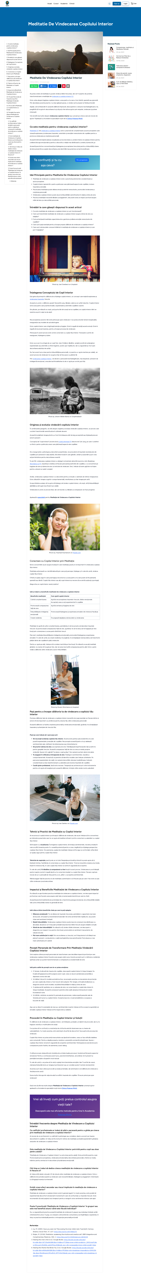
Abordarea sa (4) (35, 464)
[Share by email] (68, 86)
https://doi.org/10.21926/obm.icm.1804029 (72, 1237)
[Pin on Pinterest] (64, 86)
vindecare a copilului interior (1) (62, 96)
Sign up (116, 3)
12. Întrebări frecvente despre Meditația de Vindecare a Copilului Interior (13, 115)
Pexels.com (77, 553)
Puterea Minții (64, 1114)
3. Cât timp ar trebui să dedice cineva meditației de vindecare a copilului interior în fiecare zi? (15, 151)
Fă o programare (82, 160)
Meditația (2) (34, 131)
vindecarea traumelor (37, 299)
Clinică (71, 3)
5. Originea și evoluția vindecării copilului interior (14, 68)
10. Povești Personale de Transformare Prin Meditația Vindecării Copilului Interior (14, 100)
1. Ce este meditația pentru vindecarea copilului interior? (13, 46)
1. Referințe (13, 181)
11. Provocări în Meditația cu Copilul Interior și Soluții (14, 107)
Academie (64, 3)
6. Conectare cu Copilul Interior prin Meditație (14, 73)
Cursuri (56, 3)
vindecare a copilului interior (50, 131)
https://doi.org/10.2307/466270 (65, 1232)
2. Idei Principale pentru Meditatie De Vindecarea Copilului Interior (14, 53)
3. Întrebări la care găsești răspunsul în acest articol (14, 58)
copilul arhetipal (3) (65, 442)
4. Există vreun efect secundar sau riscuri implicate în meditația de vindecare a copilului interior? (15, 161)
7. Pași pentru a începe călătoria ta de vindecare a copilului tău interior (14, 78)
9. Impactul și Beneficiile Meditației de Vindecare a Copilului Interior (14, 92)
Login (125, 3)
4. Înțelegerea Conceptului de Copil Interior (14, 63)
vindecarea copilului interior (42, 359)
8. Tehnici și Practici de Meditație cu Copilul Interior (13, 85)
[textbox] (65, 678)
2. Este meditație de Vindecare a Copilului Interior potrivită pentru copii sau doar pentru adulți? (15, 140)
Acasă (49, 3)
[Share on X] (59, 86)
